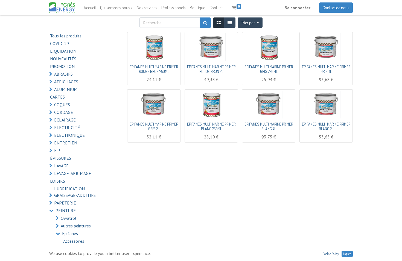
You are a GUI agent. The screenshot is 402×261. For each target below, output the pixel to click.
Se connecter (297, 7)
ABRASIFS (63, 74)
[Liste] (229, 22)
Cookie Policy (330, 254)
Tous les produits (65, 35)
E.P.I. (58, 150)
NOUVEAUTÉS (63, 58)
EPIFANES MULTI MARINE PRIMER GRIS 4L (326, 69)
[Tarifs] (218, 22)
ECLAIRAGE (65, 120)
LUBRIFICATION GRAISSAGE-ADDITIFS (75, 192)
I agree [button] (347, 254)
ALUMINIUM (65, 89)
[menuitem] (89, 7)
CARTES (57, 97)
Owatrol (68, 218)
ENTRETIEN (65, 143)
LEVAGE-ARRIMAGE (72, 173)
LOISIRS (57, 181)
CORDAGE (63, 112)
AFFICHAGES (66, 81)
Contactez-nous (336, 7)
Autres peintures (76, 226)
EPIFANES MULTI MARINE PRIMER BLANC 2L (326, 126)
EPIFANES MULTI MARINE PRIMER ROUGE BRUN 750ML (154, 69)
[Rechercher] (205, 22)
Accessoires (73, 241)
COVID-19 (59, 43)
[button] (250, 22)
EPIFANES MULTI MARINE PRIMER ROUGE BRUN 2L (211, 69)
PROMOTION (62, 66)
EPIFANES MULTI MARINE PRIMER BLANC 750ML (211, 126)
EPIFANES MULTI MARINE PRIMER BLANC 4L (268, 126)
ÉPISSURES (60, 158)
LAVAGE (61, 165)
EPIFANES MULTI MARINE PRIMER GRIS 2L (154, 126)
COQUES (62, 104)
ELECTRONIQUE (69, 135)
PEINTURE (66, 210)
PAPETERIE (65, 203)
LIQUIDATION (63, 51)
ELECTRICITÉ (67, 127)
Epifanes (70, 233)
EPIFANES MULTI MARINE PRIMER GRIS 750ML (268, 69)
